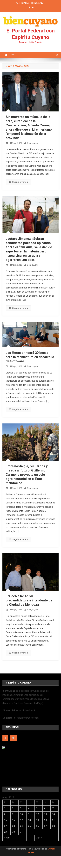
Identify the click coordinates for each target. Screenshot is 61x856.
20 (45, 820)
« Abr (7, 837)
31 (21, 832)
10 (21, 814)
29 (5, 832)
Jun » (39, 837)
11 (29, 814)
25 (29, 826)
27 (45, 826)
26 (37, 826)
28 (53, 826)
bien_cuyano (33, 143)
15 (5, 820)
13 (45, 814)
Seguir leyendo (20, 182)
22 (5, 826)
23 (13, 826)
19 (37, 820)
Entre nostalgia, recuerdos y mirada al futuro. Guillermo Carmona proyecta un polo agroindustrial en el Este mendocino (27, 474)
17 (21, 820)
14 (53, 814)
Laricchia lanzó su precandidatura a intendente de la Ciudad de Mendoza (29, 600)
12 (37, 814)
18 (29, 820)
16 (13, 820)
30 (13, 832)
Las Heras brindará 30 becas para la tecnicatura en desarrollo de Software (30, 357)
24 (21, 826)
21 (53, 820)
